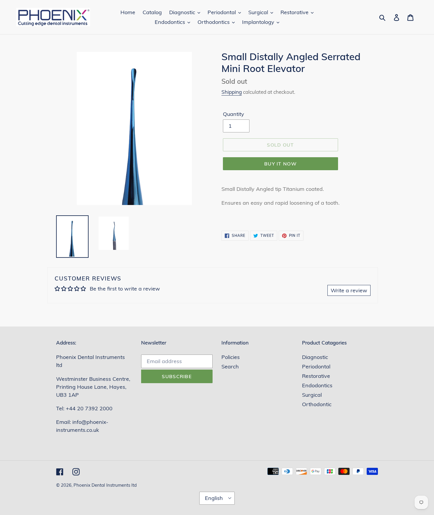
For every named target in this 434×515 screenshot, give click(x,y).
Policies (230, 357)
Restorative (316, 376)
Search (230, 366)
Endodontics (317, 385)
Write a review (349, 290)
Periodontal (316, 366)
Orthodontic (317, 404)
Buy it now (280, 164)
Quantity (233, 114)
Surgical (312, 394)
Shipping (231, 92)
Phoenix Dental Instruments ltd (105, 485)
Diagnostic (315, 357)
